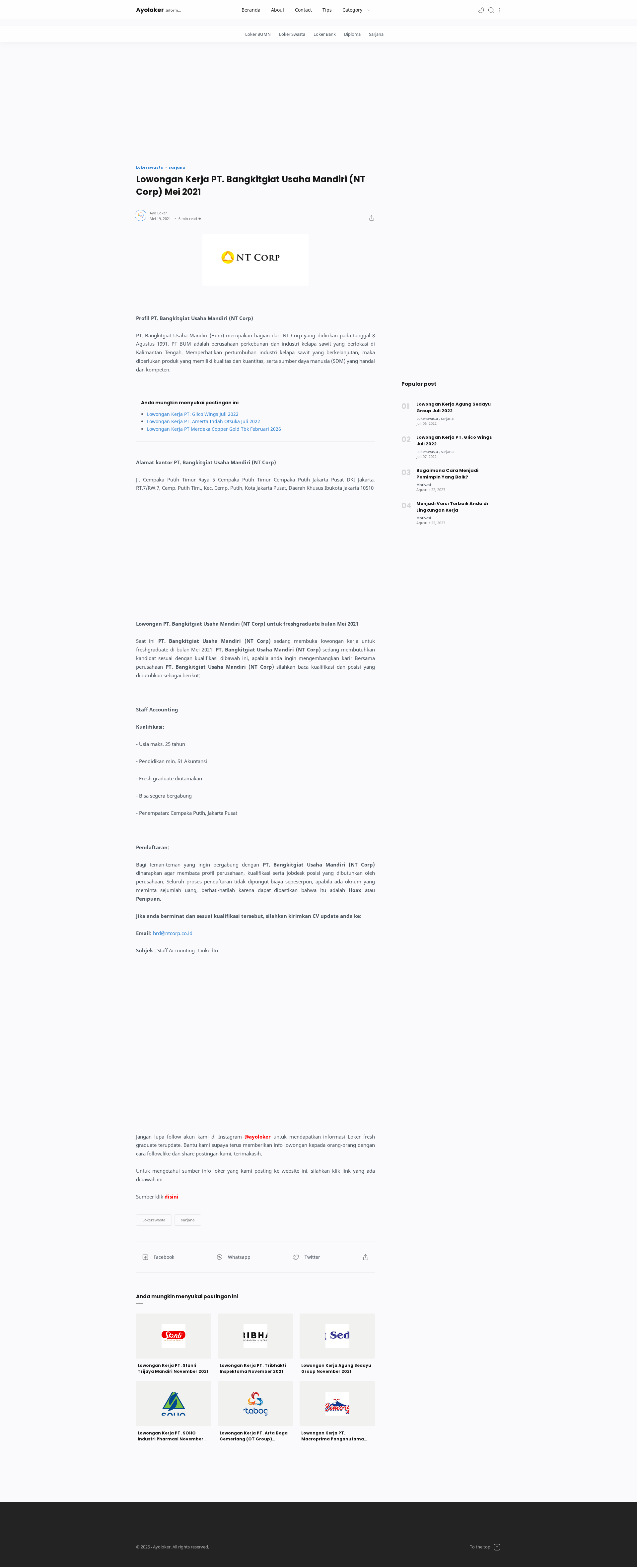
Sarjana (376, 34)
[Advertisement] (318, 101)
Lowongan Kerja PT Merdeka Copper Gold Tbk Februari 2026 (214, 429)
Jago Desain (250, 1547)
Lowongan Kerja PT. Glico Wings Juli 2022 (193, 414)
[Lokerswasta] (428, 418)
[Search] (491, 9)
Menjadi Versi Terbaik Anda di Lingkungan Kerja (452, 506)
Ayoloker (150, 10)
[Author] (158, 212)
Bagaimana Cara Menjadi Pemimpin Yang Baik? (447, 473)
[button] (481, 9)
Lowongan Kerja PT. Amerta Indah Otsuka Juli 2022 (203, 421)
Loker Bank (325, 34)
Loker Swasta (292, 34)
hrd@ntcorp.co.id (172, 933)
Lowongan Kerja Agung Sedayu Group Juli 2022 (453, 407)
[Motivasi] (423, 484)
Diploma (352, 34)
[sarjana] (447, 418)
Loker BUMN (258, 34)
